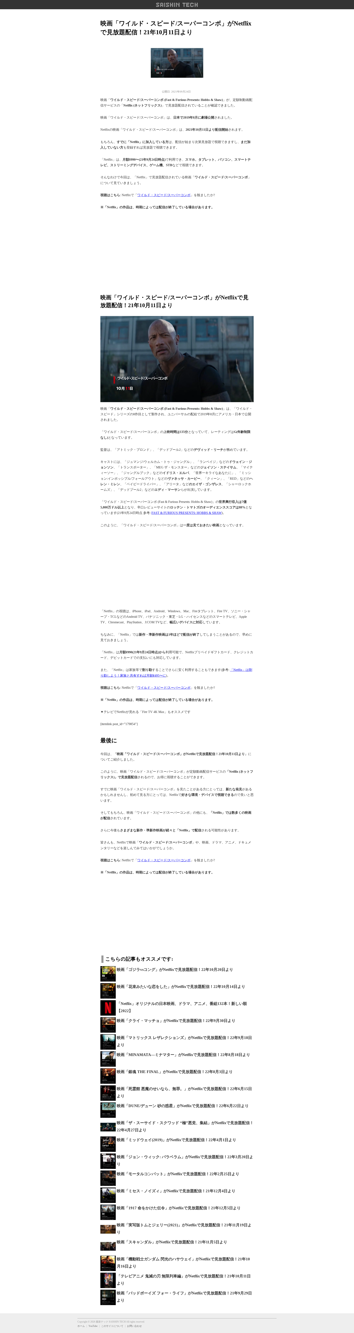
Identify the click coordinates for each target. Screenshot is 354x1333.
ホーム (81, 1326)
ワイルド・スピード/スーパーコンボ (164, 195)
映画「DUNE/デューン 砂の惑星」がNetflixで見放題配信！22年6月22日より (183, 1106)
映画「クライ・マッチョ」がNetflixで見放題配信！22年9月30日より (176, 1020)
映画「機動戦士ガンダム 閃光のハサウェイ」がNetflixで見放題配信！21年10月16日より (183, 1262)
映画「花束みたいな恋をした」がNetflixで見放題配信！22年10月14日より (181, 986)
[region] (177, 249)
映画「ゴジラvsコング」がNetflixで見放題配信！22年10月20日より (175, 969)
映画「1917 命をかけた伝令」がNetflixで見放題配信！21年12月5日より (179, 1208)
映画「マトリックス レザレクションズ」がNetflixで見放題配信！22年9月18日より (184, 1041)
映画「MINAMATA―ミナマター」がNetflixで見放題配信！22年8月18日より (183, 1055)
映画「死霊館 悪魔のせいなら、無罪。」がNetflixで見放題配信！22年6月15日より (184, 1092)
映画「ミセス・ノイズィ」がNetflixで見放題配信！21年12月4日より (176, 1191)
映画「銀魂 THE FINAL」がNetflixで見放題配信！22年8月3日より (175, 1072)
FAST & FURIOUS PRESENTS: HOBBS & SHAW (186, 513)
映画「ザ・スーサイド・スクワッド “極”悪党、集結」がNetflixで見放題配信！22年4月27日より (185, 1126)
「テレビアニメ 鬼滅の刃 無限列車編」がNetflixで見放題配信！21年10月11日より (184, 1279)
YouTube (93, 1326)
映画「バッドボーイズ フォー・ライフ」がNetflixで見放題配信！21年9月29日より (184, 1296)
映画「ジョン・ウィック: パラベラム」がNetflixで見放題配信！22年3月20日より (185, 1160)
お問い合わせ (134, 1326)
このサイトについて (112, 1326)
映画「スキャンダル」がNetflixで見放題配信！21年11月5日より (172, 1242)
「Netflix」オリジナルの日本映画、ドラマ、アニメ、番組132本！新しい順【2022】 (182, 1007)
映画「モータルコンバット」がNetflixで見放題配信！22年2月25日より (178, 1174)
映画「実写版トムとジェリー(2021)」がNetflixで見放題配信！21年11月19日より (184, 1228)
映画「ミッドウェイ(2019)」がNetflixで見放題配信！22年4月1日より (176, 1140)
